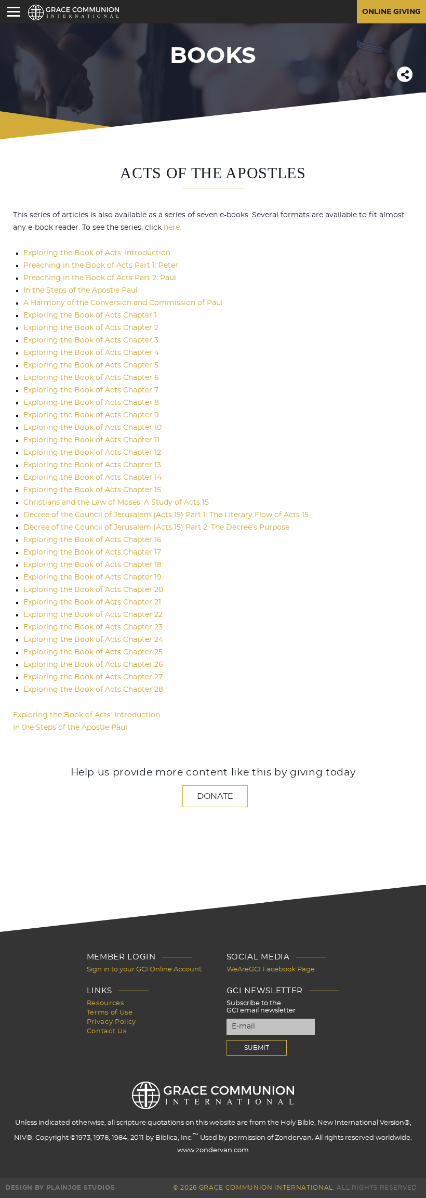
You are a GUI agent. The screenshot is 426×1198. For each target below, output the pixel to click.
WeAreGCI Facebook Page (271, 969)
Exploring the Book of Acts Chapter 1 (90, 315)
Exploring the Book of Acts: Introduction (96, 253)
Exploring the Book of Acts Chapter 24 (93, 639)
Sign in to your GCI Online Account (144, 969)
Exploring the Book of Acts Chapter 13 (92, 465)
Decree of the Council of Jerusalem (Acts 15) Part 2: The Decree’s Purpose (156, 527)
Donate (215, 796)
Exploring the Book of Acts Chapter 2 (90, 328)
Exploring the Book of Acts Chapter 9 (91, 415)
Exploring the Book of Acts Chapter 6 (91, 377)
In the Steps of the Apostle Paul (80, 290)
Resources (105, 1003)
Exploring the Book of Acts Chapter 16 (92, 540)
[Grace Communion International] (73, 12)
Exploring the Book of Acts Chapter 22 (93, 614)
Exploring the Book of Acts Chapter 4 (91, 353)
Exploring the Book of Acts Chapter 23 (93, 627)
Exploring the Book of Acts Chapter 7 (90, 390)
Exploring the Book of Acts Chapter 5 (90, 365)
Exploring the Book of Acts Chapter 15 (92, 490)
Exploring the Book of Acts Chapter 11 (91, 440)
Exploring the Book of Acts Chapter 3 (90, 340)
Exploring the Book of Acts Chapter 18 (92, 565)
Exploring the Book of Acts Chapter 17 (92, 552)
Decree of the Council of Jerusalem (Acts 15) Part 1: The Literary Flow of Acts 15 (166, 515)
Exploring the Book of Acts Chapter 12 (92, 452)
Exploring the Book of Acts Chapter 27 (93, 677)
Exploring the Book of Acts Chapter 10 (92, 427)
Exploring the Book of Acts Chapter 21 (92, 602)
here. (172, 227)
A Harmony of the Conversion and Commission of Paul (123, 303)
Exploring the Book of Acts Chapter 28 (93, 689)
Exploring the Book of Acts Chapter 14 (92, 477)
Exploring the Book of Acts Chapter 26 (93, 664)
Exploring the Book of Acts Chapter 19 (92, 577)
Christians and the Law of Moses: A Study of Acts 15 (116, 502)
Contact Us (107, 1031)
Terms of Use (110, 1012)
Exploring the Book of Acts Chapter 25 (93, 652)
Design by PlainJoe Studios (60, 1187)
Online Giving (391, 12)
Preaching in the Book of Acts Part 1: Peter (100, 265)
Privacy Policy (111, 1022)
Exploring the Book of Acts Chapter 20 (93, 590)
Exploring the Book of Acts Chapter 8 (91, 402)
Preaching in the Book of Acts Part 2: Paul (99, 278)
